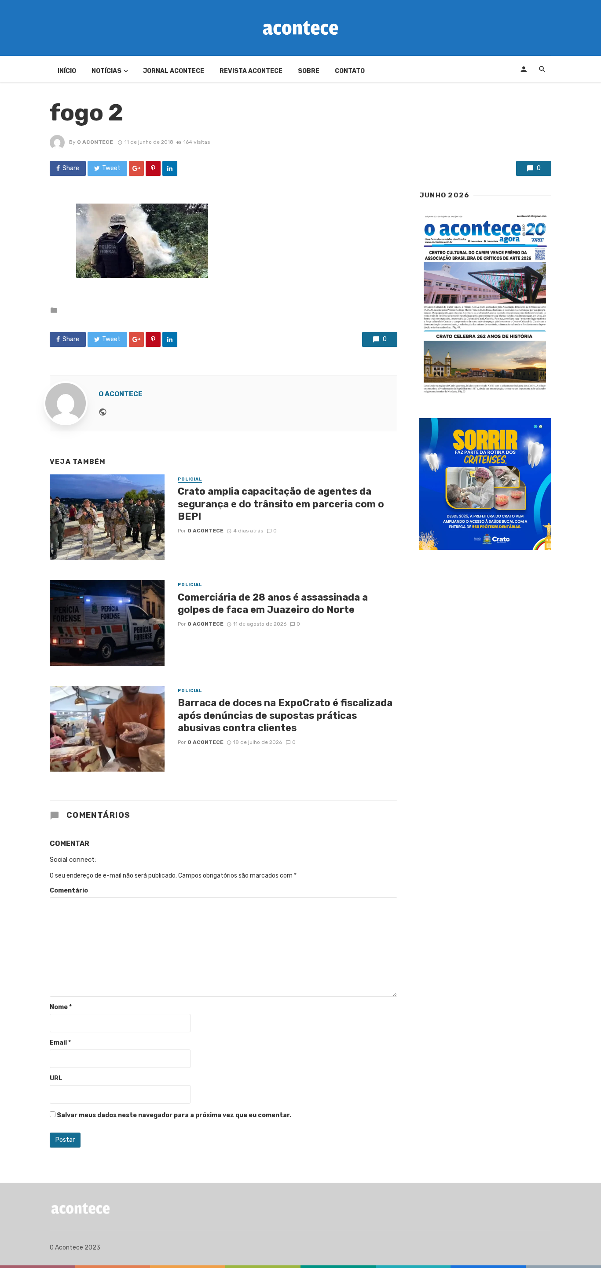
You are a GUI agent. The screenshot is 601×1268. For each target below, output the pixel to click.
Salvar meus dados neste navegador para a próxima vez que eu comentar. (174, 1115)
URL (56, 1078)
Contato (350, 71)
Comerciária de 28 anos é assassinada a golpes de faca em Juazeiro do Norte (273, 603)
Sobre (308, 71)
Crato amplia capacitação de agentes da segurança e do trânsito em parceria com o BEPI (281, 504)
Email (60, 1042)
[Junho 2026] (485, 304)
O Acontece (95, 142)
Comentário (69, 890)
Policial (190, 479)
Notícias (106, 71)
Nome (61, 1007)
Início (67, 71)
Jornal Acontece (173, 71)
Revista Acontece (251, 71)
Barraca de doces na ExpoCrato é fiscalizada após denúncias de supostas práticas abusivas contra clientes (285, 715)
